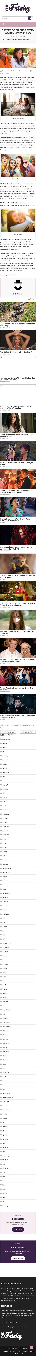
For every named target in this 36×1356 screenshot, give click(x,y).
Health (4, 960)
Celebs (4, 806)
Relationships (23, 71)
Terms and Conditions (28, 1351)
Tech (3, 1151)
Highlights (5, 964)
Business (5, 781)
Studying (5, 1139)
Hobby (4, 972)
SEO (3, 1122)
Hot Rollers (5, 985)
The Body (5, 1160)
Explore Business (18, 1258)
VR (3, 1201)
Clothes (4, 822)
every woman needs (12, 725)
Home (4, 976)
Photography (6, 1093)
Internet (4, 997)
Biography (5, 772)
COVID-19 (5, 835)
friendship (25, 725)
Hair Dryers (5, 947)
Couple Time (6, 831)
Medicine (5, 1039)
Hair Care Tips (6, 943)
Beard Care (6, 760)
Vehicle (4, 1193)
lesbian (4, 261)
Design (4, 851)
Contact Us (13, 1351)
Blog (3, 776)
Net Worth (5, 1072)
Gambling (5, 906)
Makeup (4, 1031)
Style (3, 1143)
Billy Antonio (5, 71)
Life (3, 1014)
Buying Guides (6, 785)
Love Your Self (6, 1026)
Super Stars (6, 1147)
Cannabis (5, 789)
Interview (5, 1001)
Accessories (6, 739)
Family (4, 876)
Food (4, 889)
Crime (4, 839)
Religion (4, 1114)
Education (5, 864)
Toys (3, 1176)
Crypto (4, 843)
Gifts (3, 918)
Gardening (5, 914)
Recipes (4, 1106)
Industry (4, 993)
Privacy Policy (19, 1353)
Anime (4, 747)
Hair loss (5, 951)
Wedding (5, 1206)
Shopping (5, 1126)
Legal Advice (6, 1010)
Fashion (4, 881)
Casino (4, 797)
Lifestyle (4, 1018)
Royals (4, 1118)
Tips (3, 1164)
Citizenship (5, 814)
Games (4, 910)
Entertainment (6, 868)
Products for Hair (7, 1097)
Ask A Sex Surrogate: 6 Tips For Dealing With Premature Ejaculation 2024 (9, 732)
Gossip (4, 926)
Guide (4, 931)
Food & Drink (6, 893)
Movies (4, 1056)
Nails (3, 1068)
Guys (4, 935)
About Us (6, 1351)
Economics (5, 860)
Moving (4, 1060)
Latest (19, 1351)
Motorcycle (5, 1051)
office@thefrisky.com (11, 1322)
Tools (4, 1172)
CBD (3, 801)
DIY (3, 856)
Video (4, 1197)
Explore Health (18, 1229)
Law (3, 1006)
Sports (4, 1135)
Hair (3, 939)
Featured (5, 885)
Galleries (5, 901)
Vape (4, 1189)
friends (20, 725)
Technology (5, 1156)
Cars (3, 793)
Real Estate (6, 1101)
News (4, 1076)
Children (5, 810)
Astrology (5, 756)
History (4, 968)
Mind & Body (6, 1043)
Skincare (5, 1131)
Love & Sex (5, 1022)
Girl (3, 922)
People (4, 1085)
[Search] (29, 18)
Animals (4, 743)
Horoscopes (6, 981)
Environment (6, 872)
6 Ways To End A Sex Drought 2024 (28, 732)
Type (3, 1185)
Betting (4, 768)
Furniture (5, 897)
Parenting (5, 1081)
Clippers (4, 818)
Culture (4, 847)
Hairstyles (5, 956)
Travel (4, 1181)
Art (3, 751)
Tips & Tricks (6, 1168)
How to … (5, 989)
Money (4, 1047)
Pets (3, 1089)
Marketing (5, 1035)
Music (4, 1064)
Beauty (4, 764)
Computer (5, 826)
